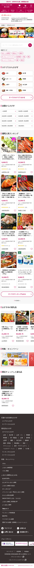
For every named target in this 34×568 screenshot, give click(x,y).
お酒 (21, 437)
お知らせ (23, 528)
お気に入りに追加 (13, 341)
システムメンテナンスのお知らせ (19, 18)
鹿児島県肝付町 (20, 341)
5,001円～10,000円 (23, 111)
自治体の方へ (24, 532)
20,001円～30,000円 (23, 116)
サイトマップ (10, 551)
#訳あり (14, 53)
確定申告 (4, 516)
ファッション (7, 446)
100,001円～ (21, 126)
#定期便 (18, 57)
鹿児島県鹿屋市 (5, 287)
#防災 (22, 60)
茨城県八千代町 (22, 210)
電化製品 (16, 443)
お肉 (4, 435)
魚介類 (11, 435)
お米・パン (19, 435)
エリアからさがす (7, 421)
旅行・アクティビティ (20, 446)
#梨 (17, 60)
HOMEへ (17, 300)
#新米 (21, 53)
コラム (4, 463)
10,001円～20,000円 (7, 116)
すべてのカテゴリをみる (17, 97)
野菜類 (5, 437)
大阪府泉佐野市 (5, 210)
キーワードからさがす (8, 424)
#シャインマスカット (8, 60)
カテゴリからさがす (8, 432)
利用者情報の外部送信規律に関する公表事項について (18, 554)
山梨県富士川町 (5, 172)
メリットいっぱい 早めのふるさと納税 (13, 492)
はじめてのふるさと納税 (9, 482)
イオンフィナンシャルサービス (16, 560)
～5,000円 (4, 111)
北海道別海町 (5, 248)
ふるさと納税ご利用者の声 (9, 501)
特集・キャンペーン (21, 11)
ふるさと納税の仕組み (8, 485)
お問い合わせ (8, 532)
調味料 (27, 440)
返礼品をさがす (13, 11)
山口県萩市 (4, 341)
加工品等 (18, 440)
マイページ (8, 528)
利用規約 (26, 551)
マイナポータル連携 (8, 519)
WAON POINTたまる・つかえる (11, 498)
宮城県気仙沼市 (22, 172)
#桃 (28, 57)
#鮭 (24, 57)
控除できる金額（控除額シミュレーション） (15, 522)
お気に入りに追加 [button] (15, 172)
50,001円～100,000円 (7, 126)
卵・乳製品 (13, 437)
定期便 (20, 448)
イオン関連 (5, 471)
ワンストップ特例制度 (8, 512)
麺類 (11, 440)
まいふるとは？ (6, 489)
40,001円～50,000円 (23, 121)
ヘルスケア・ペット (9, 448)
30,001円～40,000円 (7, 121)
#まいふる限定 (6, 53)
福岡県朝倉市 (5, 405)
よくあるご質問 (6, 505)
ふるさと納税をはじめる (30, 11)
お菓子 (5, 440)
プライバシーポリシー (16, 556)
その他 (27, 448)
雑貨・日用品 (7, 443)
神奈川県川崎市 (22, 287)
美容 (24, 443)
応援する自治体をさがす (4, 11)
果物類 (28, 435)
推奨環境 (19, 551)
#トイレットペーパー (8, 57)
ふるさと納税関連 (7, 467)
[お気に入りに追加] (15, 172)
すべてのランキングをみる (17, 294)
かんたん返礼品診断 (8, 495)
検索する (30, 45)
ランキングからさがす (8, 452)
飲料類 (28, 437)
